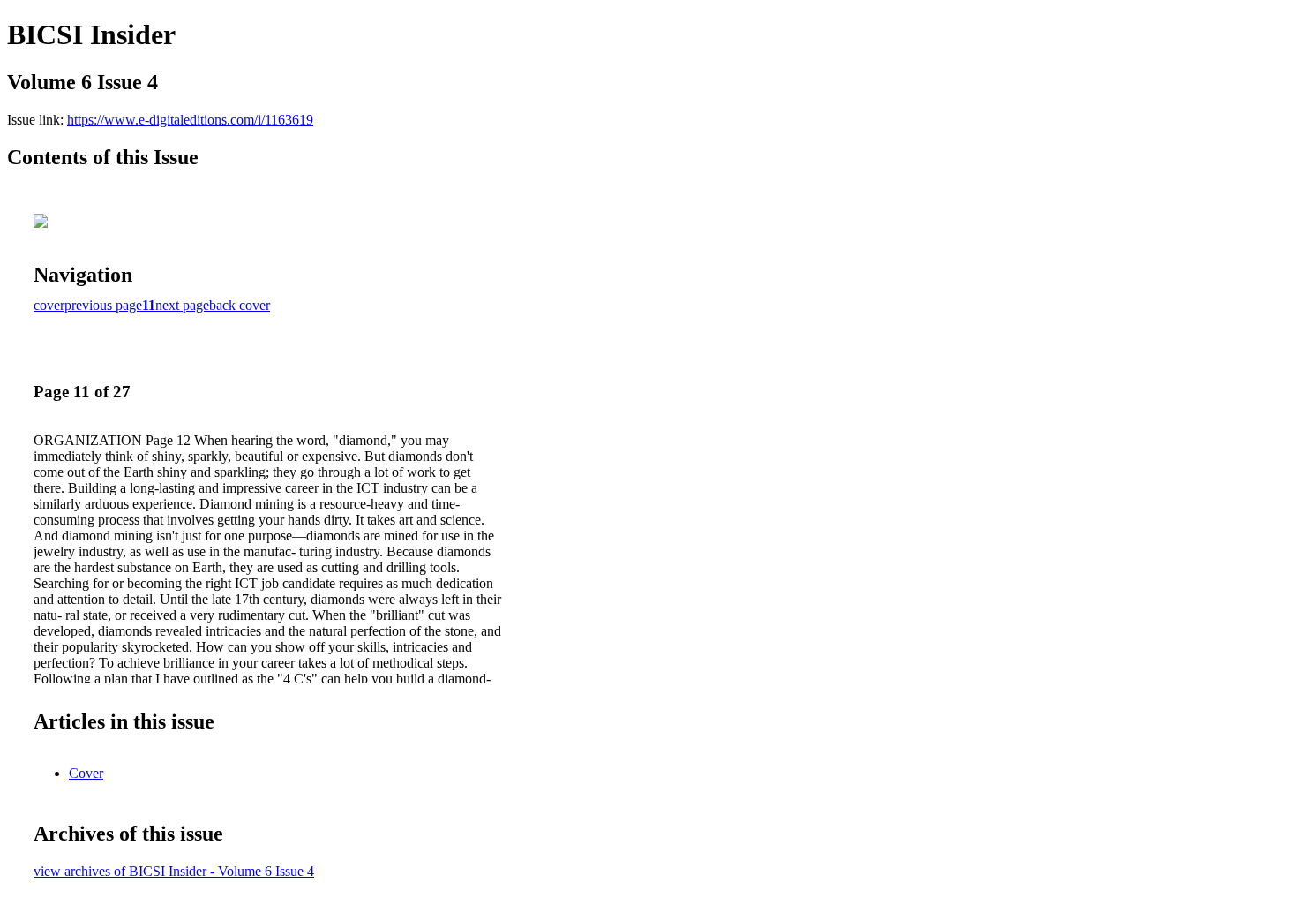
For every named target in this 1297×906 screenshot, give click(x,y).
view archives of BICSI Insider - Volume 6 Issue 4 (174, 871)
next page (182, 305)
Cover (86, 773)
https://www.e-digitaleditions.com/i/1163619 (190, 119)
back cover (239, 305)
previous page (103, 305)
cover (49, 305)
